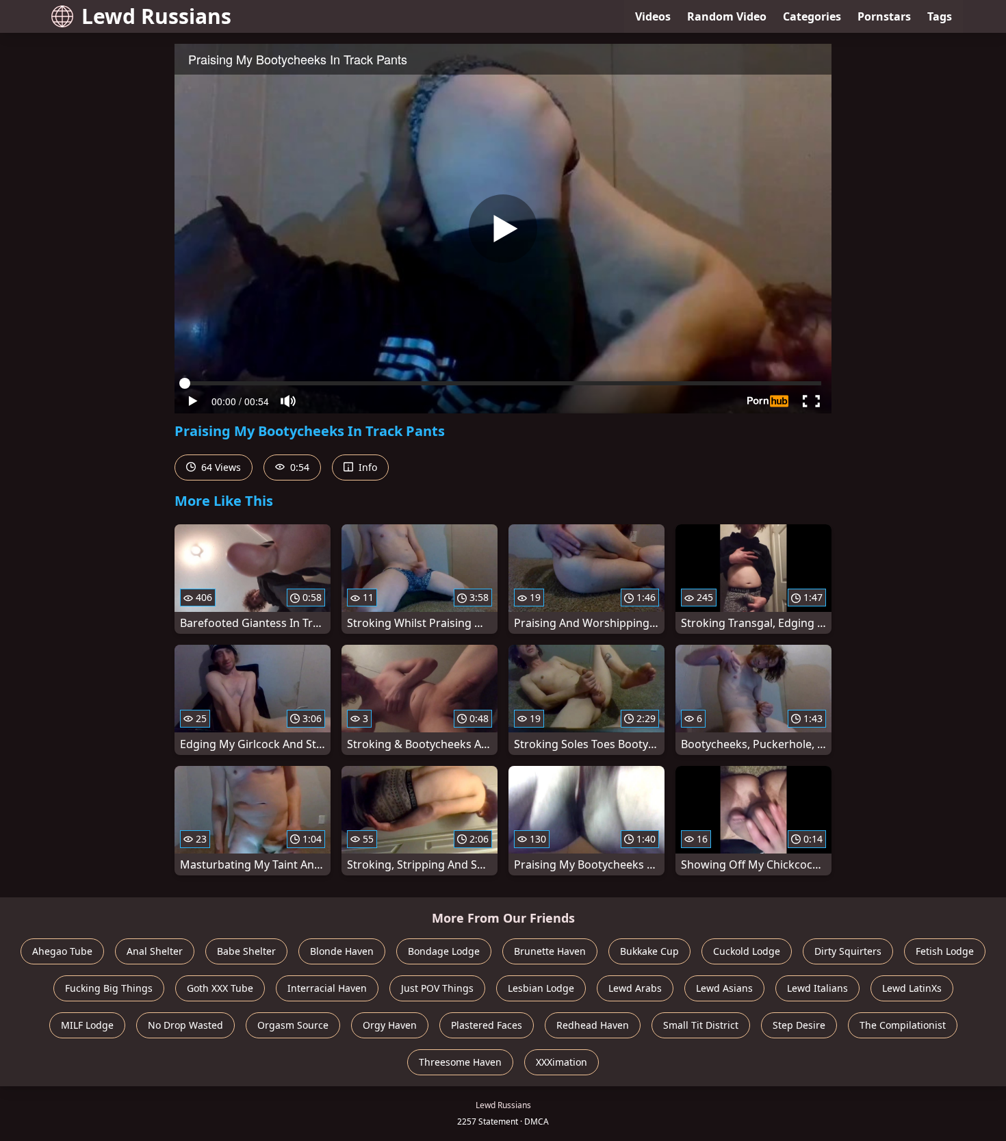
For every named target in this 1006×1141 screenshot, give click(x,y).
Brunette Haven (550, 951)
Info (366, 467)
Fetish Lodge (945, 951)
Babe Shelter (246, 951)
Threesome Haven (460, 1061)
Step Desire (799, 1024)
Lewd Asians (724, 988)
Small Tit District (700, 1024)
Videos (653, 16)
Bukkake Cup (649, 951)
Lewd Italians (817, 988)
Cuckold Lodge (746, 951)
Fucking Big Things (109, 988)
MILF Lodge (87, 1024)
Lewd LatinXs (912, 988)
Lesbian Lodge (541, 988)
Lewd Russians (156, 16)
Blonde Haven (342, 951)
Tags (939, 16)
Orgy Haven (390, 1024)
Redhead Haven (592, 1024)
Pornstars (884, 16)
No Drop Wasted (185, 1024)
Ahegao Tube (62, 951)
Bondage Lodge (444, 951)
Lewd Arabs (635, 988)
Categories (812, 16)
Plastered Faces (486, 1024)
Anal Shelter (155, 951)
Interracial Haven (327, 988)
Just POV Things (437, 988)
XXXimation (561, 1061)
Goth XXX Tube (220, 988)
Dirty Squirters (847, 951)
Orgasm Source (292, 1024)
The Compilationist (903, 1024)
